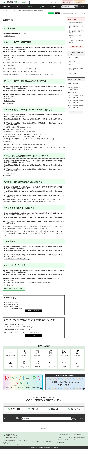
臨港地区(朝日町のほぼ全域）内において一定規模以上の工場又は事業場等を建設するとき (29, 139)
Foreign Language (44, 2)
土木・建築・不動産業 (21, 10)
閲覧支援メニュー (56, 2)
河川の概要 (7, 98)
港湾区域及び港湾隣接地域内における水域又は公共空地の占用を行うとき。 (25, 134)
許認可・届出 (72, 61)
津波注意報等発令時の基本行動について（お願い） (18, 127)
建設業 (28, 10)
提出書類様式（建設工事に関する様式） (76, 69)
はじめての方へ (78, 439)
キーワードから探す (12, 418)
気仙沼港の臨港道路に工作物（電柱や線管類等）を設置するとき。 (22, 136)
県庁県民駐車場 (47, 441)
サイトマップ (61, 442)
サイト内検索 (62, 6)
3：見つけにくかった (34, 332)
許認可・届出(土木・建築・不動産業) (13, 288)
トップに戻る (7, 6)
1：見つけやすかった (11, 332)
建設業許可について (9, 36)
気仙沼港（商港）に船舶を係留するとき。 (16, 129)
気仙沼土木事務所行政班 (11, 302)
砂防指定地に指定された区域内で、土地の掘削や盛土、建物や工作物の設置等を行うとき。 (29, 201)
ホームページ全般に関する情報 (65, 439)
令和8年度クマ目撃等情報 (75, 22)
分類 (30, 6)
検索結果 (71, 64)
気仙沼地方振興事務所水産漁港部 (25, 144)
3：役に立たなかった (30, 327)
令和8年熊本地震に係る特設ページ (76, 26)
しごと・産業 (12, 10)
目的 (18, 6)
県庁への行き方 (35, 441)
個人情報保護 (78, 434)
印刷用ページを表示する (68, 13)
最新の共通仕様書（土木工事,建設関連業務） (75, 88)
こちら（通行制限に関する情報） (30, 74)
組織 (42, 6)
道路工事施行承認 (9, 65)
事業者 (55, 6)
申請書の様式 (8, 141)
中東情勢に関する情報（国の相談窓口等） (76, 31)
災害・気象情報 (66, 2)
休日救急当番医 (78, 2)
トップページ (6, 10)
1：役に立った (9, 327)
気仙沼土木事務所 (73, 57)
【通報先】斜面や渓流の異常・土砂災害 (76, 41)
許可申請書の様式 (9, 103)
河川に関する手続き (9, 101)
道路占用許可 (8, 59)
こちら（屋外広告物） (42, 233)
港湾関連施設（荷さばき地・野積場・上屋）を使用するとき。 (21, 132)
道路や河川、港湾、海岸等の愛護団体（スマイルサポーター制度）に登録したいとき (27, 282)
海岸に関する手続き (9, 173)
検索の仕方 (83, 6)
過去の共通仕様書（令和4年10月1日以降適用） (76, 96)
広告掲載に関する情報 (80, 437)
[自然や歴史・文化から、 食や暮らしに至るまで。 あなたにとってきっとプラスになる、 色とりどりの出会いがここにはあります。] (22, 386)
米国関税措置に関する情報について (76, 36)
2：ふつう (19, 327)
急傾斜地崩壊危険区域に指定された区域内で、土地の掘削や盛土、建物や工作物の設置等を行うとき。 (32, 199)
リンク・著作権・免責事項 (64, 434)
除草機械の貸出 (8, 285)
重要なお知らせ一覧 (76, 46)
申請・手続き (72, 73)
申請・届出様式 (34, 10)
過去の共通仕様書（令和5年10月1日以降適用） (76, 101)
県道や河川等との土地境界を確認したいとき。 (17, 259)
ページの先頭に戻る (44, 428)
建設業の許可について (74, 92)
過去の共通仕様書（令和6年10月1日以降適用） (76, 106)
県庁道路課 (24, 72)
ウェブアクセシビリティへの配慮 (65, 437)
